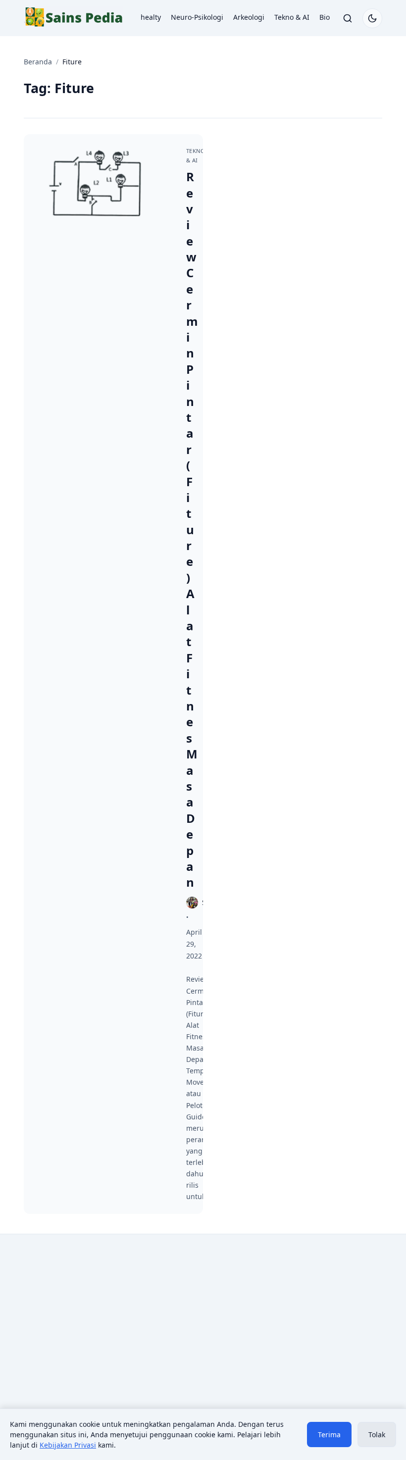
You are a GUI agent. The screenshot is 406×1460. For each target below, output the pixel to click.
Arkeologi (248, 17)
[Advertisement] (109, 1323)
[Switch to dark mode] (372, 18)
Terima (329, 1434)
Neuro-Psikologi (197, 17)
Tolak (376, 1434)
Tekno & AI (291, 17)
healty (151, 17)
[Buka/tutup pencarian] (347, 18)
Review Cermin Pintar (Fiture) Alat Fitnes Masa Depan (192, 529)
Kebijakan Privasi (68, 1445)
